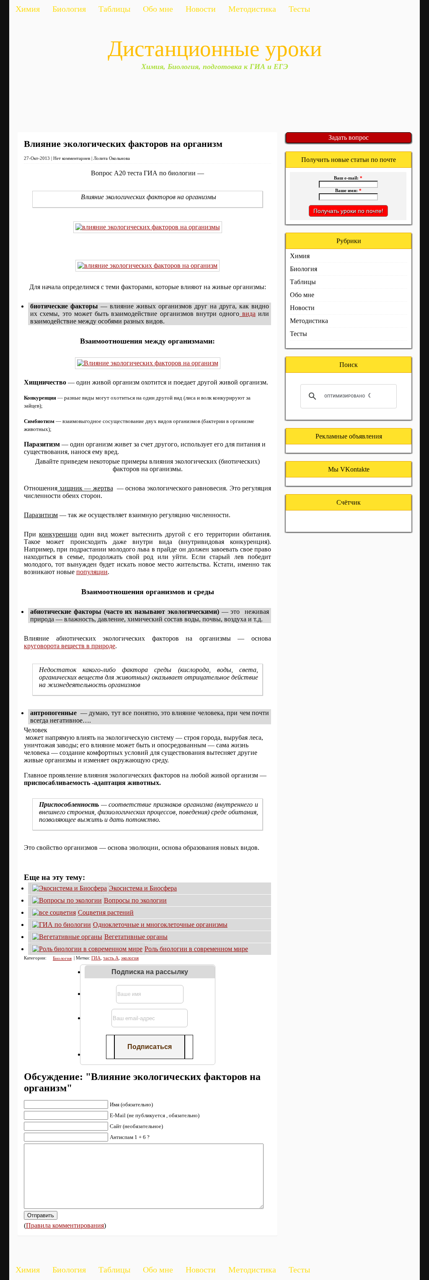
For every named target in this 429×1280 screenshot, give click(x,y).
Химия (28, 8)
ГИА (96, 957)
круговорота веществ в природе (69, 645)
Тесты (299, 8)
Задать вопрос (348, 137)
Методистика (252, 8)
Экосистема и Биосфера (143, 888)
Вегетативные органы (136, 936)
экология (130, 957)
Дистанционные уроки (215, 48)
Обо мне (158, 8)
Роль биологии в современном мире (196, 948)
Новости (201, 8)
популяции (92, 571)
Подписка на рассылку (149, 971)
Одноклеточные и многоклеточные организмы (160, 924)
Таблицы (114, 8)
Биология (69, 8)
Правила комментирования (65, 1225)
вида (247, 313)
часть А (111, 957)
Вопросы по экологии (135, 900)
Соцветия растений (106, 912)
